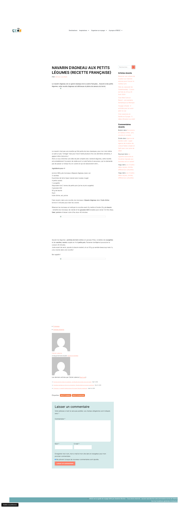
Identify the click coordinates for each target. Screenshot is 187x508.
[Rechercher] (133, 67)
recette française (78, 395)
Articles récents (58, 329)
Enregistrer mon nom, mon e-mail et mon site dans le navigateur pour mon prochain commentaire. (80, 455)
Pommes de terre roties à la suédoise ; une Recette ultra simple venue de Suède (72, 382)
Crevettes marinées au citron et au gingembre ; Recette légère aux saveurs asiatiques (73, 385)
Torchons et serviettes (73, 355)
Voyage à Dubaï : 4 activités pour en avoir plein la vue (126, 108)
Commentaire (60, 419)
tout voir (83, 377)
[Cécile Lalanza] (61, 351)
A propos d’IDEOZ (114, 30)
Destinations (73, 30)
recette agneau (65, 395)
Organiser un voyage (98, 30)
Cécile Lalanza (61, 77)
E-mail (76, 444)
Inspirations (83, 30)
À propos (56, 326)
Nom (57, 444)
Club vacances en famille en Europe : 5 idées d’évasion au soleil (126, 116)
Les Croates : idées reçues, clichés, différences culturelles (126, 167)
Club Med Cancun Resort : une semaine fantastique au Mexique (126, 100)
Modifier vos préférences (10, 504)
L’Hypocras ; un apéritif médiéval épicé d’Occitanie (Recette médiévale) (70, 388)
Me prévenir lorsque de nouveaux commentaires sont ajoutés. (77, 459)
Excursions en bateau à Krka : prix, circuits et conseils (126, 132)
